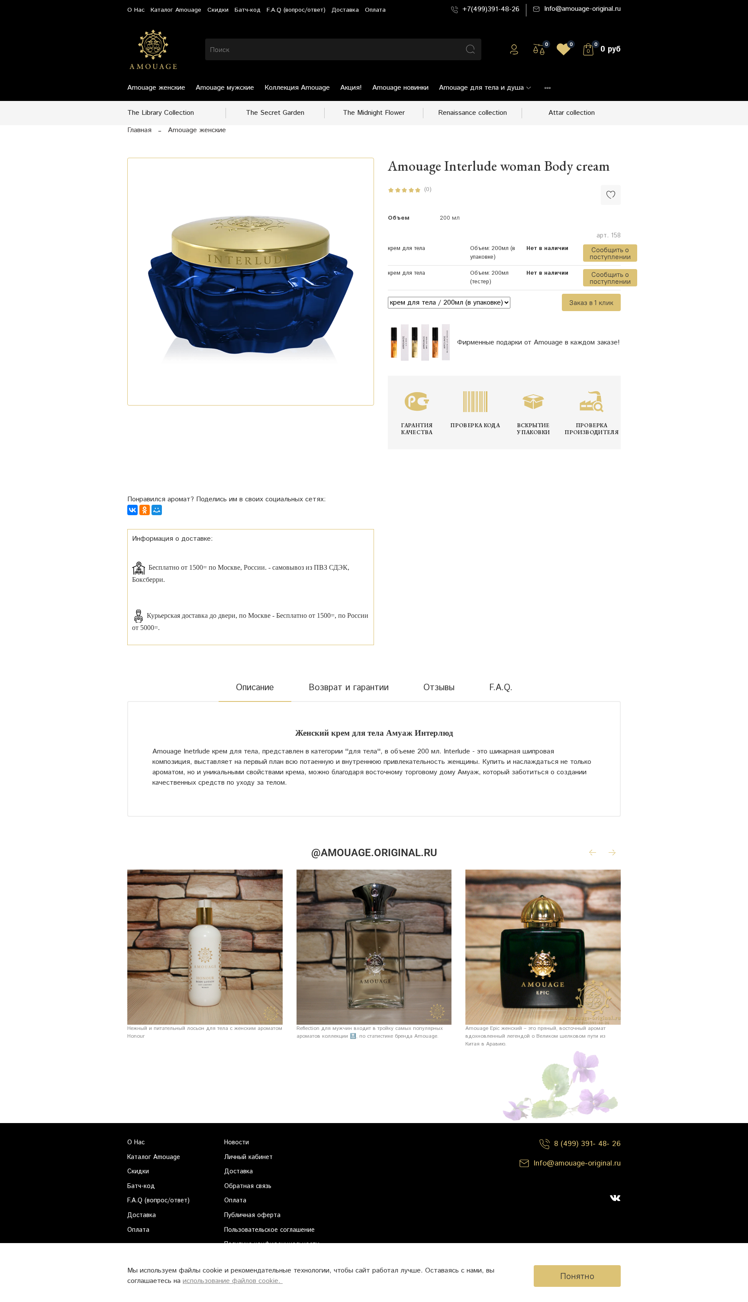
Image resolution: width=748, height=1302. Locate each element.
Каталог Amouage (176, 10)
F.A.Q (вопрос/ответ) (296, 10)
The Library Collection (160, 113)
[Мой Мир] (157, 510)
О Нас (136, 10)
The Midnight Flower (374, 113)
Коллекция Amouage (297, 88)
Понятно (577, 1275)
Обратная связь (247, 1186)
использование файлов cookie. (233, 1281)
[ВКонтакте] (132, 510)
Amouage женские (156, 88)
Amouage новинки (400, 88)
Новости (236, 1142)
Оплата (375, 10)
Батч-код (248, 10)
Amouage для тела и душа (481, 88)
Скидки (218, 10)
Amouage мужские (225, 88)
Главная (139, 130)
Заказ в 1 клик (591, 302)
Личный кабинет (248, 1157)
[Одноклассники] (144, 510)
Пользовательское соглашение (269, 1230)
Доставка (345, 10)
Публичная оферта (252, 1215)
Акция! (351, 88)
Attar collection (571, 113)
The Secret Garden (275, 113)
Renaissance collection (472, 113)
